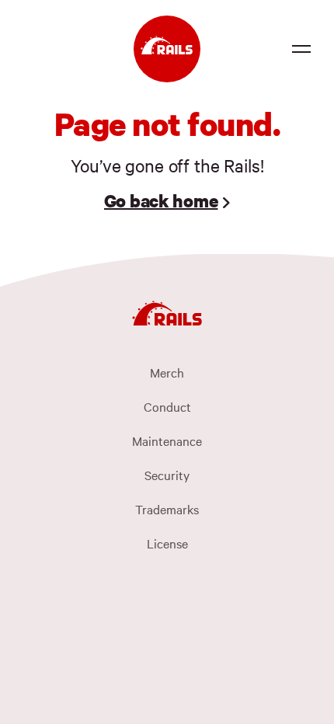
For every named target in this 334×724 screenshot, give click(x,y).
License (167, 543)
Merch (167, 372)
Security (167, 474)
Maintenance (167, 440)
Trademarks (167, 508)
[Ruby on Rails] (167, 49)
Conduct (167, 406)
